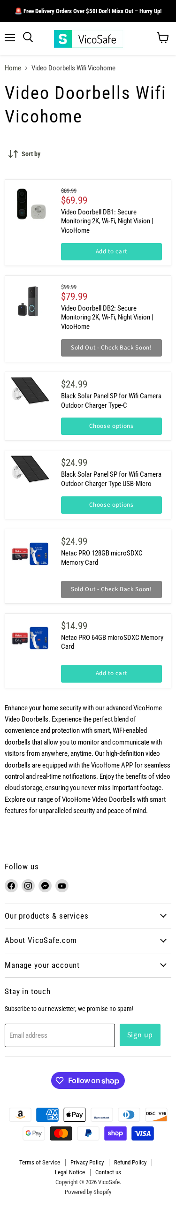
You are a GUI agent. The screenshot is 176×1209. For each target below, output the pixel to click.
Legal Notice (70, 1172)
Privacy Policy (87, 1162)
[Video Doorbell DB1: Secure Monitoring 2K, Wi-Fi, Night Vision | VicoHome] (29, 204)
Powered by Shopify (88, 1191)
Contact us (108, 1172)
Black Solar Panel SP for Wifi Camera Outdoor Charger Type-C (111, 401)
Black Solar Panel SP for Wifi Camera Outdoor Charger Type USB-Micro (111, 479)
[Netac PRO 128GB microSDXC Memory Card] (29, 553)
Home (13, 68)
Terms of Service (39, 1162)
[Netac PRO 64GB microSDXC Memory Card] (29, 638)
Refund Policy (130, 1162)
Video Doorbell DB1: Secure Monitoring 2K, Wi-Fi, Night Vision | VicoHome (107, 221)
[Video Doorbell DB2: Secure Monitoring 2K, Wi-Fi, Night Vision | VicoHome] (29, 300)
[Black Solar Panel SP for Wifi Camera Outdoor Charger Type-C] (29, 390)
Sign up (140, 1035)
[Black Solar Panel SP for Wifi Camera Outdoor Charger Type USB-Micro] (29, 469)
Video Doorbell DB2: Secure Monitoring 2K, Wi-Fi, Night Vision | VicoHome (107, 317)
